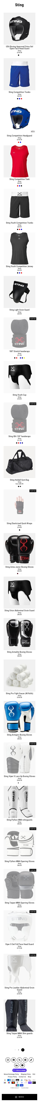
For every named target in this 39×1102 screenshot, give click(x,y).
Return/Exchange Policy (11, 1074)
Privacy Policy (12, 1077)
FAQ (34, 1074)
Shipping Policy (26, 1074)
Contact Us (22, 1077)
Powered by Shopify (24, 1087)
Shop (29, 1077)
